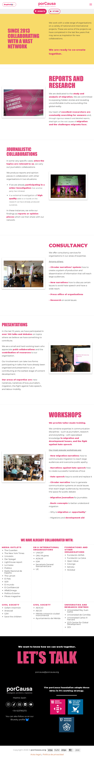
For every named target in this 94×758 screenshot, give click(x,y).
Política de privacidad (53, 754)
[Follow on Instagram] (8, 704)
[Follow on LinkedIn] (25, 704)
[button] (90, 4)
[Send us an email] (19, 704)
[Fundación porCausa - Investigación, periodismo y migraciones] (47, 4)
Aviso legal (35, 754)
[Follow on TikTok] (14, 704)
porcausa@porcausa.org (47, 672)
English (7, 4)
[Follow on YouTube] (30, 704)
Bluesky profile (18, 719)
